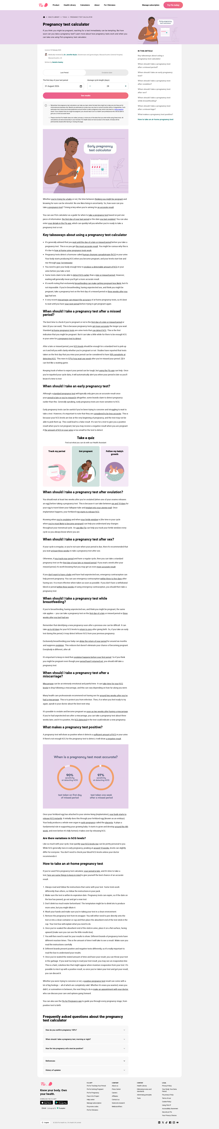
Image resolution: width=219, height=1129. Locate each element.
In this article (145, 51)
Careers (114, 1093)
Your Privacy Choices (169, 1115)
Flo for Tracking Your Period (96, 1086)
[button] (85, 1030)
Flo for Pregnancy (93, 1093)
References (50, 1061)
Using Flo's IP (166, 1105)
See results (85, 95)
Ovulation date (107, 72)
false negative (119, 109)
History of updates (53, 1070)
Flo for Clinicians (92, 1110)
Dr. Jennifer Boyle (70, 55)
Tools (65, 17)
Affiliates (115, 1096)
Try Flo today (173, 5)
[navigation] (56, 5)
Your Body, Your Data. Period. (169, 1090)
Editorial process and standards (144, 1090)
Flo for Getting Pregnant (95, 1089)
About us (115, 1086)
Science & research (118, 1103)
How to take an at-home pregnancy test (155, 119)
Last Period (64, 72)
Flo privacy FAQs (168, 1095)
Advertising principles (144, 1095)
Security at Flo (167, 1112)
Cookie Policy (166, 1101)
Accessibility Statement (170, 1108)
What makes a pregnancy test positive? (155, 114)
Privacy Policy (167, 1086)
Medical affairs (117, 1106)
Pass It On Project (93, 1096)
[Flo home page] (45, 17)
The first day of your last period (55, 80)
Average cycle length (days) (98, 80)
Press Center (116, 1089)
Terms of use (166, 1098)
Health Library (54, 17)
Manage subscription (150, 5)
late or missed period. (105, 275)
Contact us (115, 1099)
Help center (91, 1099)
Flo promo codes (92, 1106)
